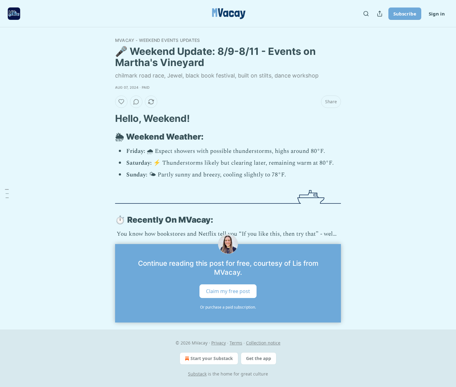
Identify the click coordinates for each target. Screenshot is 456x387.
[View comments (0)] (136, 102)
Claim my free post (228, 290)
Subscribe (404, 14)
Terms (236, 343)
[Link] (106, 118)
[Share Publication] (379, 13)
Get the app (258, 358)
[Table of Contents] (6, 193)
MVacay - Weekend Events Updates (157, 40)
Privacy (218, 343)
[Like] (121, 102)
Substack (197, 374)
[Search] (366, 13)
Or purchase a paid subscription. (228, 307)
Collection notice (263, 343)
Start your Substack (211, 358)
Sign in (437, 14)
